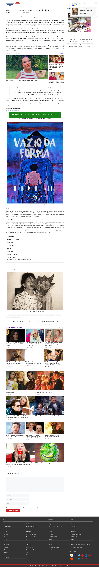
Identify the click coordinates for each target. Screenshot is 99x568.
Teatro (27, 552)
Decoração (6, 544)
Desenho (6, 547)
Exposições (6, 557)
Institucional (74, 526)
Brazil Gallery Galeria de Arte (55, 526)
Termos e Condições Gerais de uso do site (80, 544)
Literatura (28, 531)
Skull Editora (16, 317)
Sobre (72, 539)
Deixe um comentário (31, 12)
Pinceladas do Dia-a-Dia (31, 549)
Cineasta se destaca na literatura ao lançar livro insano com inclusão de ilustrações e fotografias (48, 323)
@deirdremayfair (16, 269)
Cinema (5, 531)
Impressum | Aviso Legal (76, 547)
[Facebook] (75, 556)
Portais (50, 542)
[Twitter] (79, 556)
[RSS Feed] (71, 556)
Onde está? (28, 544)
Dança (5, 542)
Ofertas (28, 542)
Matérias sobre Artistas (31, 534)
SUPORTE (73, 542)
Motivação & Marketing (31, 536)
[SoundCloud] (82, 559)
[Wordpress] (79, 559)
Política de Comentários (76, 536)
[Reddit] (71, 559)
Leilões (28, 529)
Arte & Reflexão (7, 526)
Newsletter (73, 531)
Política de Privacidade (76, 534)
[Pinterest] (82, 556)
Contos (5, 536)
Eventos (6, 554)
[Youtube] (89, 556)
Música (28, 539)
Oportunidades (29, 547)
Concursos (51, 531)
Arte (5, 524)
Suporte (50, 544)
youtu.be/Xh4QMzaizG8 (12, 110)
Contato (73, 524)
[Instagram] (86, 559)
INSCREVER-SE (53, 536)
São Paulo (9, 317)
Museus (50, 539)
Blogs (50, 524)
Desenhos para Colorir (9, 549)
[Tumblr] (75, 559)
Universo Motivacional (54, 547)
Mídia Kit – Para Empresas (77, 529)
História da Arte (30, 524)
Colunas (6, 534)
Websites (51, 549)
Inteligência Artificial (31, 526)
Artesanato (6, 529)
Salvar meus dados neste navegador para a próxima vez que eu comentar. (27, 507)
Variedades (28, 554)
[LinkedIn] (86, 556)
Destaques (6, 552)
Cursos (5, 539)
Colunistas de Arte (53, 529)
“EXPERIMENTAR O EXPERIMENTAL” (21, 321)
